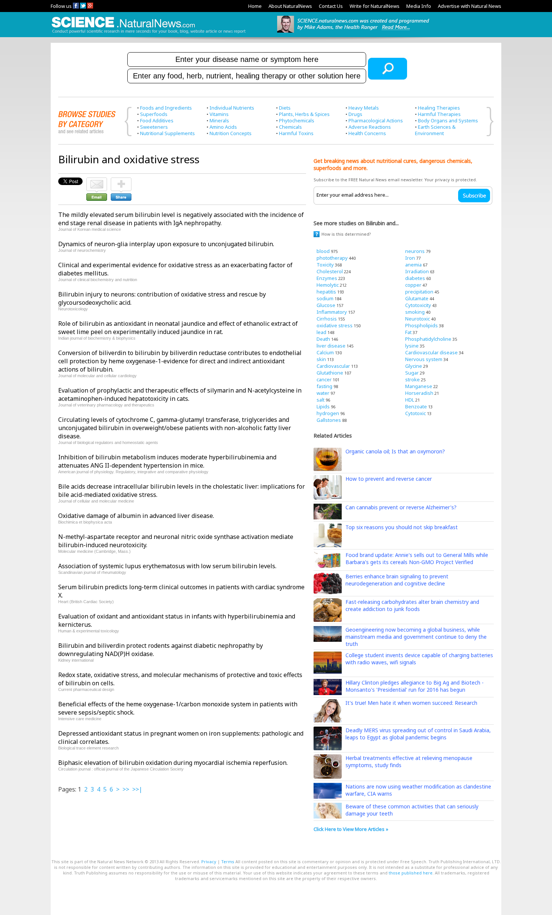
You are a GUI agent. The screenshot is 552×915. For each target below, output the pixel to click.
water (323, 393)
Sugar (412, 372)
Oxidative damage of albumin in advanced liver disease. (136, 516)
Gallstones (329, 420)
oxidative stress (335, 325)
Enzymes (327, 278)
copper (413, 284)
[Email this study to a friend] (96, 181)
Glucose (326, 305)
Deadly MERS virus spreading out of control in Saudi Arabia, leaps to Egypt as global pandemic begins (418, 734)
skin (321, 359)
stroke (412, 379)
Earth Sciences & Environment (435, 130)
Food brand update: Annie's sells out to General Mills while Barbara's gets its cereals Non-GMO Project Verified (416, 558)
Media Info (418, 6)
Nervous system (423, 359)
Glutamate (416, 298)
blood (323, 251)
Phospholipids (421, 325)
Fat (408, 332)
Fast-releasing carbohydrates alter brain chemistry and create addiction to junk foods (412, 605)
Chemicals (290, 126)
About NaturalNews (290, 6)
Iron (410, 257)
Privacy (208, 861)
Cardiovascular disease (431, 352)
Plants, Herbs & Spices (304, 114)
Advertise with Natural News (469, 6)
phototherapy (332, 257)
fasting (324, 386)
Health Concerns (367, 133)
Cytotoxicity (418, 305)
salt (320, 399)
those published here (411, 873)
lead (321, 332)
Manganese (418, 386)
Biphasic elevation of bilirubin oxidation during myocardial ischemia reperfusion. (173, 762)
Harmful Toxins (296, 133)
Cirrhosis (327, 318)
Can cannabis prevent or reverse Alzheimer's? (401, 507)
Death (323, 339)
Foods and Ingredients (166, 107)
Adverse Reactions (369, 126)
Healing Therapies (439, 107)
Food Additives (156, 120)
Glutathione (330, 372)
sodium (325, 298)
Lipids (323, 406)
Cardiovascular (333, 366)
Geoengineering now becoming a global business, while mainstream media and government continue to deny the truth (416, 636)
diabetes (415, 278)
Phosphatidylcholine (428, 339)
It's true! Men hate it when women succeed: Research (411, 702)
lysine (412, 345)
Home (255, 6)
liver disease (331, 345)
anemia (413, 264)
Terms (227, 861)
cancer (324, 379)
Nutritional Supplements (167, 133)
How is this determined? (346, 234)
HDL (409, 399)
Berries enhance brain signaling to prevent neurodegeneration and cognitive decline (396, 580)
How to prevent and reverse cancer (388, 478)
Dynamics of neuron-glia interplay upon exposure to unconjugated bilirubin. (166, 244)
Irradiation (417, 271)
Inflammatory (332, 312)
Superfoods (153, 114)
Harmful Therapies (439, 114)
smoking (415, 312)
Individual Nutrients (232, 107)
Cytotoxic (415, 413)
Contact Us (331, 6)
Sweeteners (154, 126)
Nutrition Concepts (231, 133)
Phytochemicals (296, 120)
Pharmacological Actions (375, 120)
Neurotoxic (417, 318)
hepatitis (326, 291)
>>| (137, 789)
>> (125, 789)
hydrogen (328, 413)
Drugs (355, 114)
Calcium (325, 352)
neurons (415, 251)
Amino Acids (223, 126)
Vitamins (219, 114)
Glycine (413, 366)
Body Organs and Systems (448, 120)
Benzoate (416, 406)
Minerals (219, 120)
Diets (285, 107)
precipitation (419, 291)
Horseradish (419, 393)
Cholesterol (330, 271)
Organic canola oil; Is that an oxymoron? (395, 451)
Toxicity (325, 264)
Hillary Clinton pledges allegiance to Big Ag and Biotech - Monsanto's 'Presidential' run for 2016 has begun (414, 686)
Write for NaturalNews (375, 6)
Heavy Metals (363, 107)
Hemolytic (328, 284)
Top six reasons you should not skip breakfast (401, 527)
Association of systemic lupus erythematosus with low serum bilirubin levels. (167, 566)
